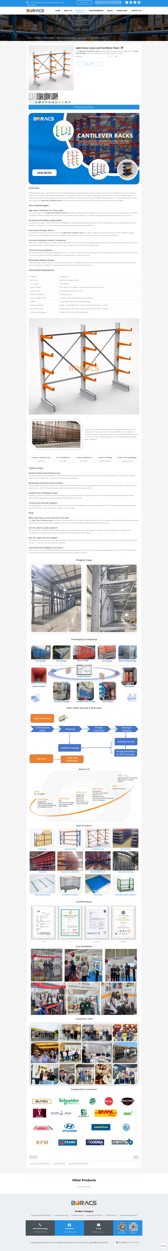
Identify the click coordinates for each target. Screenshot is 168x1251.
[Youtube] (135, 2)
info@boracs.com (40, 2)
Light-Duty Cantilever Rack (78, 1164)
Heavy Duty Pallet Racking (41, 1215)
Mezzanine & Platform (95, 1215)
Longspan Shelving (61, 1215)
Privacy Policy (84, 1242)
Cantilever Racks (77, 1215)
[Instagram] (139, 2)
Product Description (84, 107)
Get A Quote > (84, 2)
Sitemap (74, 1242)
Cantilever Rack (59, 1164)
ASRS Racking (111, 1215)
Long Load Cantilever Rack (40, 1164)
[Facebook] (126, 2)
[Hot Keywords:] (120, 2)
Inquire (88, 64)
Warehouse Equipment (128, 1215)
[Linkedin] (131, 2)
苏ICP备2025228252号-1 (99, 1242)
